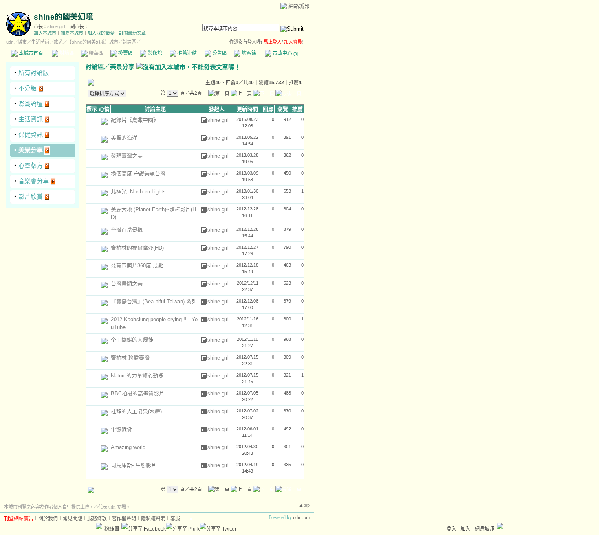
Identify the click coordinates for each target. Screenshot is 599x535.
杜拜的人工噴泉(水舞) (136, 411)
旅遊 (58, 41)
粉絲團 (111, 529)
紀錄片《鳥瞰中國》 (135, 120)
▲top (304, 505)
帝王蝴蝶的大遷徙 (132, 340)
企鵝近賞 (121, 429)
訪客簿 (248, 53)
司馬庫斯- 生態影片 (133, 465)
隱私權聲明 (153, 519)
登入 (451, 529)
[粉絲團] (99, 526)
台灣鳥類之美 (127, 284)
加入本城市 (45, 33)
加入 (465, 529)
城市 (22, 41)
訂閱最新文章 (132, 33)
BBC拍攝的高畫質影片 (137, 393)
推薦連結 (186, 53)
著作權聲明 (124, 519)
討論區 (66, 53)
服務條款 (97, 519)
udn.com (301, 517)
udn (9, 41)
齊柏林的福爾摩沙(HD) (137, 248)
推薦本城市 (72, 33)
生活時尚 (40, 41)
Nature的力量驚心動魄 (137, 376)
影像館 (154, 53)
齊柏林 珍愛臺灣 (130, 358)
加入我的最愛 (101, 33)
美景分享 (30, 150)
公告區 (219, 53)
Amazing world (128, 447)
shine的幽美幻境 (63, 17)
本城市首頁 (30, 53)
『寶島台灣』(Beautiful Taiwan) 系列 (154, 301)
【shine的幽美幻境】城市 (92, 41)
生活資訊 (30, 119)
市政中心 (284, 53)
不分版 (27, 88)
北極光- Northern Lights (138, 192)
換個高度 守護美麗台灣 (138, 174)
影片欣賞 (30, 196)
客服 (175, 519)
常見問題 (72, 519)
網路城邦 (299, 6)
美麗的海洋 (124, 138)
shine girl (56, 26)
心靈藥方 (30, 165)
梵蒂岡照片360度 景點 (137, 266)
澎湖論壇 (30, 103)
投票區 (125, 53)
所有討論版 (33, 72)
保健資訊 (30, 134)
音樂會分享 (33, 181)
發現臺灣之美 (127, 156)
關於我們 (48, 519)
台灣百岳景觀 (127, 230)
